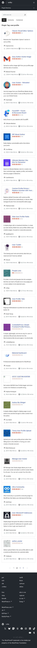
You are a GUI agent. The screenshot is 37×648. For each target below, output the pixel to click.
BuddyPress (6, 616)
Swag (22, 601)
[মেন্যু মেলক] (34, 2)
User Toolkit (16, 245)
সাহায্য (3, 595)
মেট (3, 610)
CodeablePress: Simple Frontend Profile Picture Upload (21, 326)
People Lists (16, 271)
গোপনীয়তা (4, 587)
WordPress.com (7, 607)
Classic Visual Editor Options (22, 31)
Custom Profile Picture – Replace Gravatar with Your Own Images (22, 190)
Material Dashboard (19, 353)
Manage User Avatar (19, 459)
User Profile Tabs (18, 299)
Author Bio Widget (19, 402)
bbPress (5, 613)
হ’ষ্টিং (3, 584)
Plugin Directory (6, 8)
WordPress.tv (7, 601)
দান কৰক (22, 598)
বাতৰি (3, 580)
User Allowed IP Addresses (22, 513)
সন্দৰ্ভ (3, 577)
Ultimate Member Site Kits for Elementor (20, 161)
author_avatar (17, 541)
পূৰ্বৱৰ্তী (10, 568)
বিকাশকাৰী (4, 598)
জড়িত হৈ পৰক (22, 592)
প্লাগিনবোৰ (21, 584)
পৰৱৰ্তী (27, 568)
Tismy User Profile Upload (21, 431)
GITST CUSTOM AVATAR (21, 376)
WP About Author (18, 134)
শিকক (3, 592)
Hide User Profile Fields (20, 217)
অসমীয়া (7, 624)
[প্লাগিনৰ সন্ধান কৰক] (25, 15)
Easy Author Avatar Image (21, 57)
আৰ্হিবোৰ (21, 587)
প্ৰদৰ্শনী (21, 577)
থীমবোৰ (21, 580)
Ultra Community (18, 487)
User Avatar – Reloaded (20, 83)
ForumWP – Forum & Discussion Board (19, 112)
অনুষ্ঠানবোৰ (21, 595)
